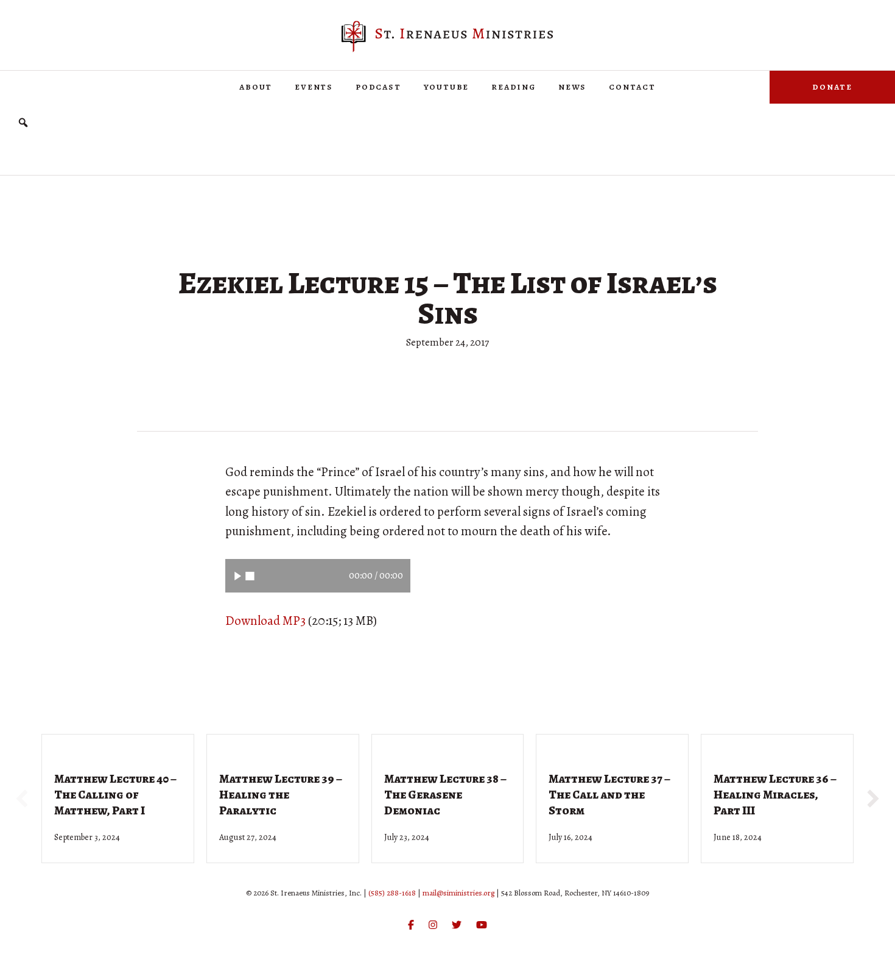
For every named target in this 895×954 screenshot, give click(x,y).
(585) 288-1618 (392, 893)
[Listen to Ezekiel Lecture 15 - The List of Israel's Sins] (237, 575)
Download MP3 (265, 620)
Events (314, 86)
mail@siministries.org (458, 893)
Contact (632, 86)
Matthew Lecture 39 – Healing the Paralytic (280, 795)
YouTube (446, 86)
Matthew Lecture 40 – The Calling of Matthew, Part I (115, 795)
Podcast (378, 86)
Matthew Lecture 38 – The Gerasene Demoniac (445, 795)
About (255, 86)
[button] (23, 123)
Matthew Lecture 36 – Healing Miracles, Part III (775, 795)
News (572, 86)
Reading (513, 86)
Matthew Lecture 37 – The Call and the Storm (609, 795)
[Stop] (249, 575)
